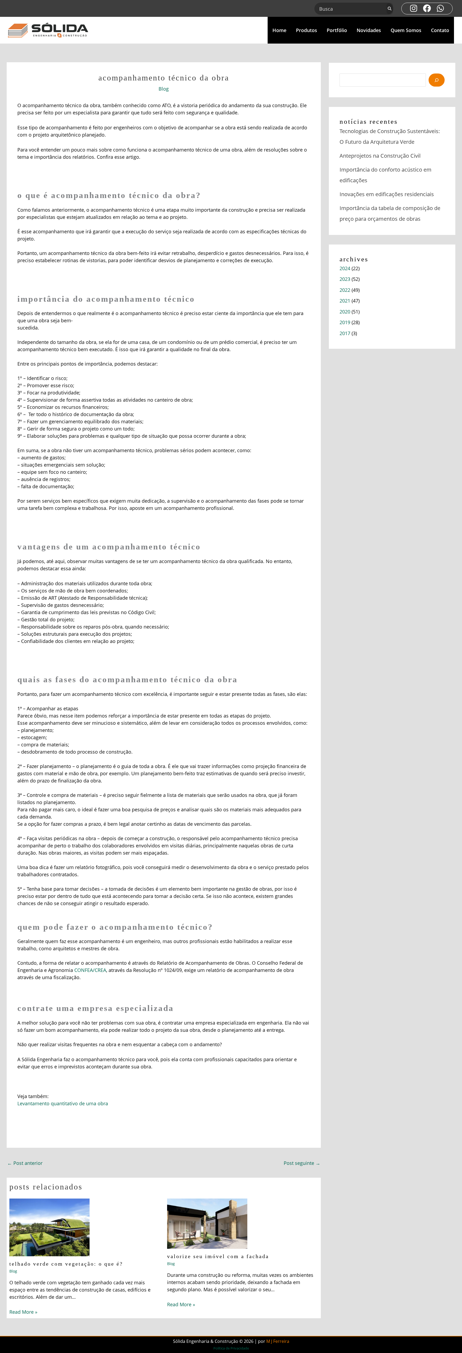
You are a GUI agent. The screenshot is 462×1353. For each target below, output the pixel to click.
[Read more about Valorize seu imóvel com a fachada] (207, 1223)
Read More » (23, 1312)
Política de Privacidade (231, 1348)
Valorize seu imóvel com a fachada (218, 1256)
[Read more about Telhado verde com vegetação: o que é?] (49, 1227)
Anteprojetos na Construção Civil (380, 155)
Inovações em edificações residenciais (387, 194)
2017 (345, 333)
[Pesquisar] (390, 9)
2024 (345, 268)
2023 (345, 279)
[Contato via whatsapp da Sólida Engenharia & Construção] (440, 8)
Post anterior (25, 1163)
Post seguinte (302, 1163)
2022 (345, 290)
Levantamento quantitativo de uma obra (62, 1103)
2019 (345, 322)
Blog (164, 89)
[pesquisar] (437, 80)
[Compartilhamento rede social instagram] (413, 8)
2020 (345, 311)
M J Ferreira (277, 1341)
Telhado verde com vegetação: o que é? (66, 1264)
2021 (345, 300)
